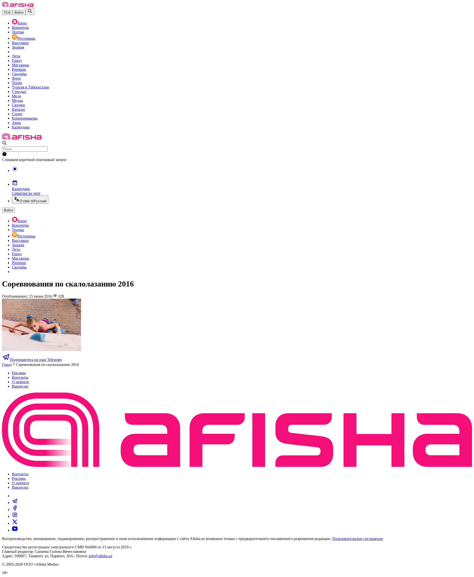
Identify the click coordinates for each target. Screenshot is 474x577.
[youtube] (15, 530)
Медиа (17, 100)
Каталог (18, 109)
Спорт (17, 114)
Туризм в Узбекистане (30, 87)
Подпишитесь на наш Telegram (36, 360)
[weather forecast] (242, 174)
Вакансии (20, 386)
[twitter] (15, 523)
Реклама (19, 373)
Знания (18, 47)
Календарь (21, 127)
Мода (16, 96)
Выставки (20, 43)
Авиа (16, 123)
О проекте (20, 382)
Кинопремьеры (25, 118)
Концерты (20, 27)
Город (17, 60)
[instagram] (15, 516)
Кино (22, 23)
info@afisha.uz (100, 556)
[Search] (29, 11)
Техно (17, 83)
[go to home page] (17, 5)
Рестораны (26, 38)
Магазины (20, 65)
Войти (19, 12)
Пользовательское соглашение (357, 539)
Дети (16, 56)
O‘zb (7, 12)
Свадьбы (19, 74)
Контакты (20, 377)
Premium (19, 69)
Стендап (19, 92)
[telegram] (15, 503)
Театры (18, 32)
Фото (16, 78)
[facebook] (15, 509)
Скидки (18, 105)
